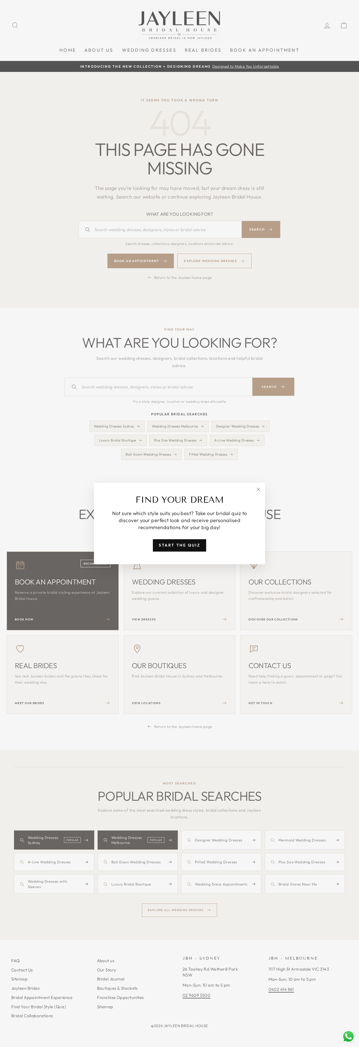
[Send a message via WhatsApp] (348, 1036)
